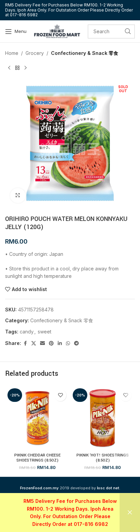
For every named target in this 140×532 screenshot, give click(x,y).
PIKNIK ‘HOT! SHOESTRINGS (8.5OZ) (102, 457)
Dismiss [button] (130, 512)
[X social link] (33, 343)
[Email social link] (42, 343)
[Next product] (25, 68)
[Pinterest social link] (51, 343)
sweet (44, 331)
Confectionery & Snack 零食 (84, 53)
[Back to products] (17, 68)
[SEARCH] (128, 31)
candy (27, 331)
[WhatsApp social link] (68, 343)
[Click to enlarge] (17, 195)
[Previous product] (9, 68)
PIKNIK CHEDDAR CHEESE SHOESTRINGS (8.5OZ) (37, 457)
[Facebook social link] (25, 343)
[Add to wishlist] (60, 395)
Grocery (34, 53)
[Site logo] (57, 31)
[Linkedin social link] (60, 343)
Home (11, 53)
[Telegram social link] (76, 343)
